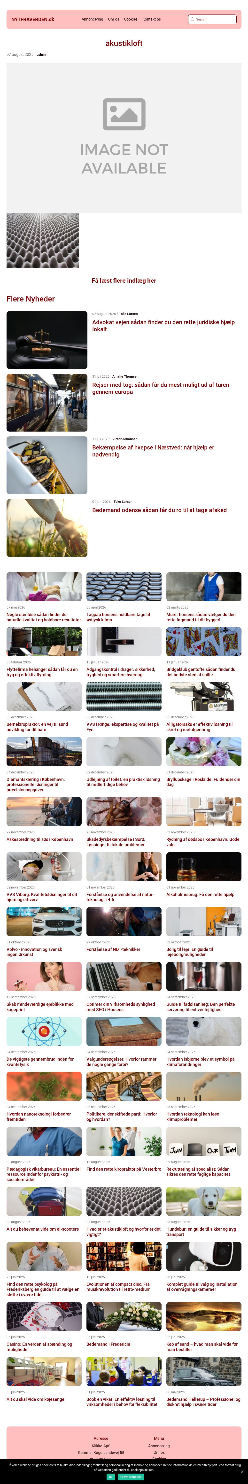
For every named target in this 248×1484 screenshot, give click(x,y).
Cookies (131, 19)
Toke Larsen (128, 314)
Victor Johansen (125, 439)
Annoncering (92, 19)
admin (42, 54)
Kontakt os (151, 19)
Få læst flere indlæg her (124, 280)
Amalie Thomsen (125, 376)
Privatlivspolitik (130, 1477)
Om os (113, 19)
